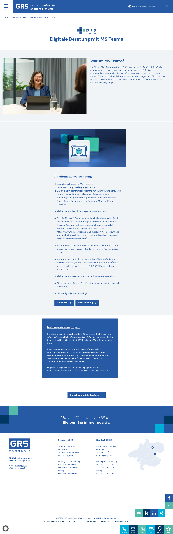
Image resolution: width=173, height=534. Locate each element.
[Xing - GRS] (161, 513)
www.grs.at (20, 468)
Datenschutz (75, 521)
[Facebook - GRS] (169, 498)
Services (6, 17)
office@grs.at (21, 465)
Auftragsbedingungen (54, 521)
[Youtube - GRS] (139, 513)
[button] (5, 528)
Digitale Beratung (19, 17)
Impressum (105, 521)
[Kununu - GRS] (146, 513)
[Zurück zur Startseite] (22, 6)
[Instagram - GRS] (169, 505)
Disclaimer (91, 521)
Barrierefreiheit (122, 521)
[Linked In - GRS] (154, 513)
